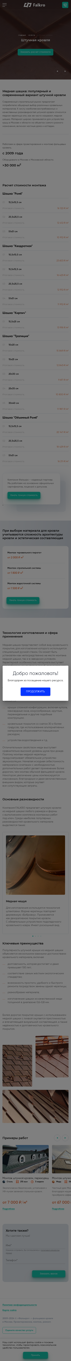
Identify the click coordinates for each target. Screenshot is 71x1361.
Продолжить (35, 691)
